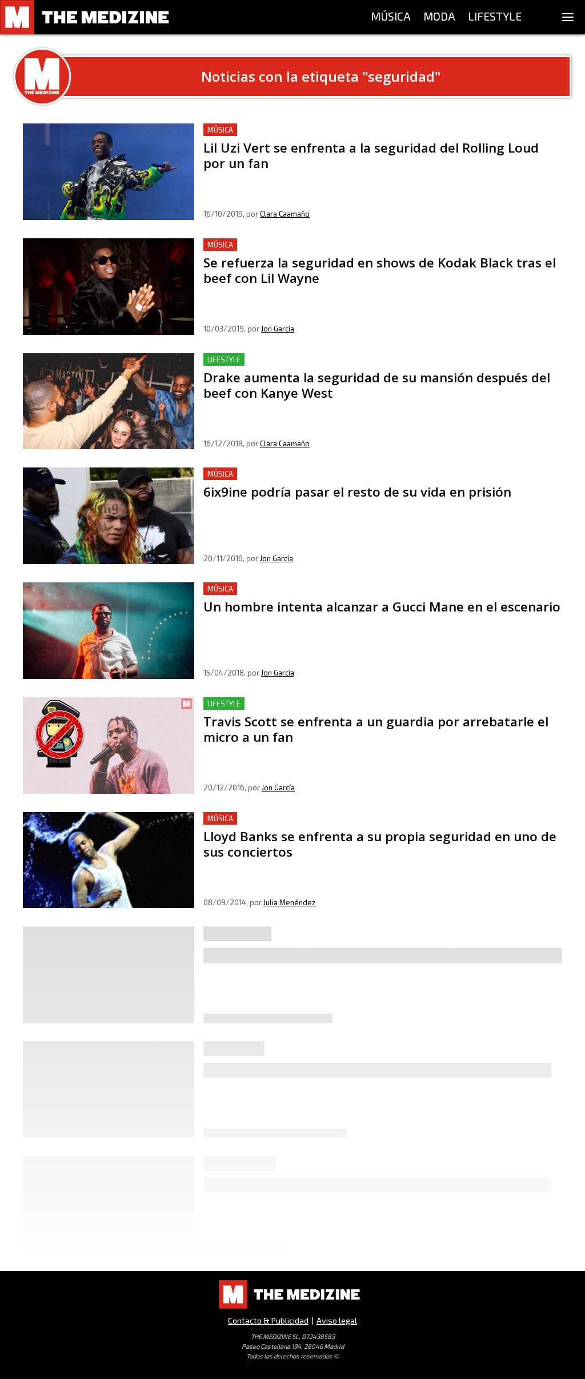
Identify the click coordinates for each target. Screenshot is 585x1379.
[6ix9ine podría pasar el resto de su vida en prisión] (108, 515)
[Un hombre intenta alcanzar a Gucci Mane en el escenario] (108, 630)
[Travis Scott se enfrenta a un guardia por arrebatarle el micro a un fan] (108, 745)
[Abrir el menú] (568, 17)
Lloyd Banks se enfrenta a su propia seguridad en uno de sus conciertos (351, 818)
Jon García (277, 328)
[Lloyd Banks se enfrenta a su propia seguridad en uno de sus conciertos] (108, 860)
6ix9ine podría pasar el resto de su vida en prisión (306, 474)
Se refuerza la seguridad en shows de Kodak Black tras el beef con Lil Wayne (362, 244)
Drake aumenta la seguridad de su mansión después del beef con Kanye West (362, 359)
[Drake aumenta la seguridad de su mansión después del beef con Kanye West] (108, 401)
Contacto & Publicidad (268, 1320)
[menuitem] (390, 17)
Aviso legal (336, 1320)
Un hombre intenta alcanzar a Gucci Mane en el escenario (322, 588)
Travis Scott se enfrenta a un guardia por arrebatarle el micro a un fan (347, 703)
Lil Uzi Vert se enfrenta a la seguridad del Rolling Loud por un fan (338, 130)
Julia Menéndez (289, 902)
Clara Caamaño (285, 213)
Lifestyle (224, 359)
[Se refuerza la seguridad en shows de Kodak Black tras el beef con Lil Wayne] (108, 286)
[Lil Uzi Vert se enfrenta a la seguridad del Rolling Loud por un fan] (108, 171)
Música (220, 129)
